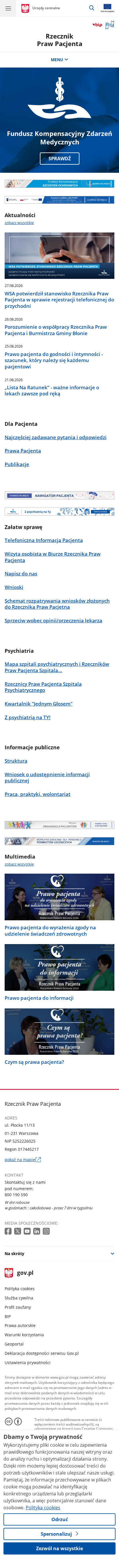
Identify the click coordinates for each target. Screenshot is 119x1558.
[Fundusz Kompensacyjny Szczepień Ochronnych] (59, 184)
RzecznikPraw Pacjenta (59, 40)
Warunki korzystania (24, 1334)
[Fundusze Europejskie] (59, 841)
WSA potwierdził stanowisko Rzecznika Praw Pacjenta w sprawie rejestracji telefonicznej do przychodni (59, 299)
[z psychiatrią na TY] (59, 512)
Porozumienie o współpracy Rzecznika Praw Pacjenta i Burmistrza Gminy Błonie (56, 330)
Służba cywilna (19, 1298)
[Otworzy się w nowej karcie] (9, 1231)
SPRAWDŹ (60, 158)
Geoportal (14, 1344)
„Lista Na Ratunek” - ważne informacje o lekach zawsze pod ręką (52, 390)
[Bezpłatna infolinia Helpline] (59, 200)
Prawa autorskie (20, 1325)
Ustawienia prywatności (28, 1362)
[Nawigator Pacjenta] (59, 495)
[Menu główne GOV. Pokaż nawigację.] (8, 8)
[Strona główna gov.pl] (26, 8)
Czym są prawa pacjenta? (34, 1062)
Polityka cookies (20, 1288)
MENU (57, 59)
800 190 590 (16, 1194)
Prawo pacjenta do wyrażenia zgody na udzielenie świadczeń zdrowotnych (50, 930)
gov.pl (25, 1273)
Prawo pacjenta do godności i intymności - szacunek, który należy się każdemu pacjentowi (54, 360)
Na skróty (14, 1253)
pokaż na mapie (23, 1160)
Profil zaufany (18, 1307)
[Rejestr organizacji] (59, 825)
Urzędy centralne (46, 8)
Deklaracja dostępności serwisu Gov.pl (42, 1353)
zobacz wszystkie (19, 222)
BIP (8, 1316)
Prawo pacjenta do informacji (39, 998)
